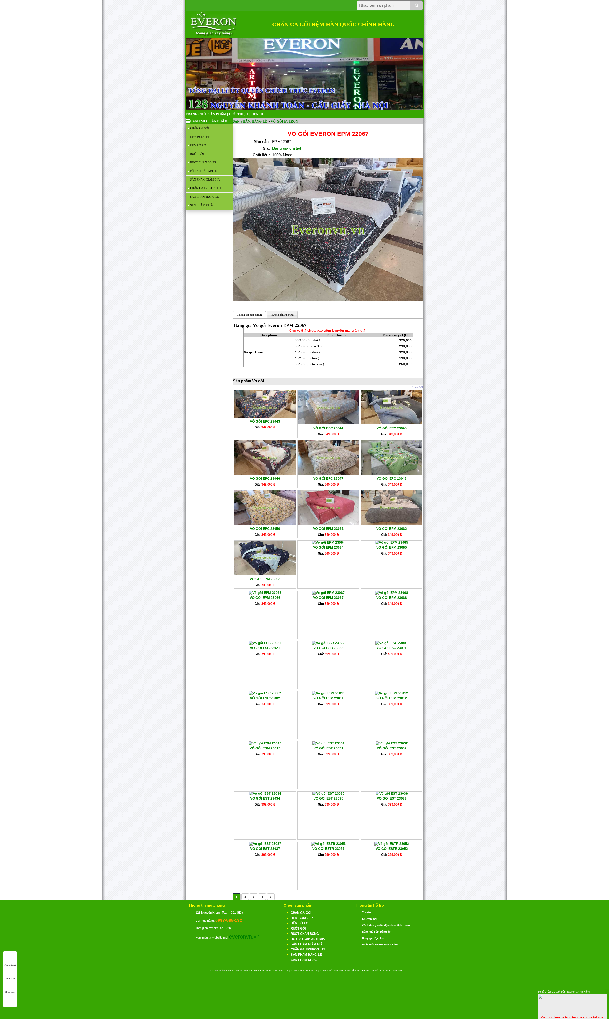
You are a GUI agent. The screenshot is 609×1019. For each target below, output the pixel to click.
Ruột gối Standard (333, 970)
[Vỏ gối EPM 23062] (391, 524)
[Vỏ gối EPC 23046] (265, 473)
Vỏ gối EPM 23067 (328, 598)
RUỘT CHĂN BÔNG (203, 162)
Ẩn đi (603, 991)
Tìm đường (10, 965)
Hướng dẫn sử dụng (282, 314)
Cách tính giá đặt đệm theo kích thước (386, 925)
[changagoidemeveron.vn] (214, 35)
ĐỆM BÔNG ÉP (200, 136)
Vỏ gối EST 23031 (328, 748)
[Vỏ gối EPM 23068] (391, 593)
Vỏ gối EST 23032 (392, 748)
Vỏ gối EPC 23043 (265, 421)
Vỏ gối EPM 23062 (391, 529)
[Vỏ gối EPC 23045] (391, 423)
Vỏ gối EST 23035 (328, 798)
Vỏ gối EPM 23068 (391, 598)
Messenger (10, 992)
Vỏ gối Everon (284, 121)
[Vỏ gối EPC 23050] (265, 524)
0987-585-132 (228, 920)
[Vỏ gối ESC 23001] (391, 643)
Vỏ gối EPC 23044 (328, 428)
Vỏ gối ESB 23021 (265, 648)
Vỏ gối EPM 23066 (265, 598)
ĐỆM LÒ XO (198, 145)
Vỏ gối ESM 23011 (328, 698)
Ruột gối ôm (352, 970)
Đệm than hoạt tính (253, 970)
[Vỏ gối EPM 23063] (265, 574)
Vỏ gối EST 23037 (265, 849)
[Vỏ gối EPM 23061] (328, 524)
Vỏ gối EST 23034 (265, 798)
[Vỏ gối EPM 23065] (391, 542)
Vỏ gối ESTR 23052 (392, 849)
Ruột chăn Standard (391, 970)
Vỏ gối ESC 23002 (265, 698)
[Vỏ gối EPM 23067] (328, 593)
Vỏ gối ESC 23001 (392, 648)
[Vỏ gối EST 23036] (392, 793)
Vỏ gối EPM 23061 (328, 529)
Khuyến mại (369, 918)
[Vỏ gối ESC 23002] (265, 693)
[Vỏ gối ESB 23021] (265, 643)
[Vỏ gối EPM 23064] (328, 542)
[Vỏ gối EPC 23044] (328, 423)
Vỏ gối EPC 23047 (328, 478)
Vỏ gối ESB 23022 (328, 648)
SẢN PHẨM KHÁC (202, 205)
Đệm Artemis (233, 970)
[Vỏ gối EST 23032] (392, 743)
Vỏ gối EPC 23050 (265, 529)
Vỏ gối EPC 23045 (392, 428)
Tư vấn (366, 912)
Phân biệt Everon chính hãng (380, 944)
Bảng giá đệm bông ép (376, 931)
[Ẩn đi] (572, 1012)
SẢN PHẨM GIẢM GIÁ (205, 179)
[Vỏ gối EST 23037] (265, 844)
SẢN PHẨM (217, 114)
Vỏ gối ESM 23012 (391, 698)
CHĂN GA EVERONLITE (205, 188)
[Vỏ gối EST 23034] (265, 793)
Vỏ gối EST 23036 (392, 798)
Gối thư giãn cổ (369, 970)
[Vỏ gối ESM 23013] (265, 743)
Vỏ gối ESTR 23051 (328, 849)
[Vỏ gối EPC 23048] (391, 473)
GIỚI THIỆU (238, 114)
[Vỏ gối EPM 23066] (265, 593)
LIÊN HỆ (257, 114)
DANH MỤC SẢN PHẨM (208, 121)
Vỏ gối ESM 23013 (265, 748)
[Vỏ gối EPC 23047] (328, 473)
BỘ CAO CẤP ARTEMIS (205, 171)
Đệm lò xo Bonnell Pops (307, 970)
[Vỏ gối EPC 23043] (265, 416)
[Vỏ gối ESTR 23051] (328, 844)
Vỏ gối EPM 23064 (328, 547)
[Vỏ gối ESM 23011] (328, 693)
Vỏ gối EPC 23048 (392, 478)
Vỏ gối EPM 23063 (265, 579)
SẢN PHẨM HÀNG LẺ (204, 196)
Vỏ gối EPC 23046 (265, 478)
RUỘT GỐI (197, 154)
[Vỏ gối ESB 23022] (328, 643)
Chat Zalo (10, 978)
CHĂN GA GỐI (199, 128)
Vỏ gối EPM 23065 (391, 547)
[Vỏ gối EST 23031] (328, 743)
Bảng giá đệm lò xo (374, 938)
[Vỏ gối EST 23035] (328, 793)
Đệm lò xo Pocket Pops (279, 970)
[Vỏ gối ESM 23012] (391, 693)
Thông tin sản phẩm (249, 314)
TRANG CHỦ (196, 114)
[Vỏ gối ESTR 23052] (391, 844)
